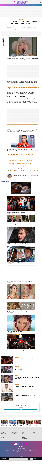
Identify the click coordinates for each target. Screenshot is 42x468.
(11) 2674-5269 (21, 456)
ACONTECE (23, 429)
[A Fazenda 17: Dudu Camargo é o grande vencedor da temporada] (7, 379)
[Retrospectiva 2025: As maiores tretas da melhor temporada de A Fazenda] (7, 360)
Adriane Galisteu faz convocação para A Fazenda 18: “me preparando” (20, 161)
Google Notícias (35, 170)
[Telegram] (3, 45)
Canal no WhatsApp (13, 170)
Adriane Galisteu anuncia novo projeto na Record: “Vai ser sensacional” (20, 154)
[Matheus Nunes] (15, 29)
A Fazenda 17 (21, 19)
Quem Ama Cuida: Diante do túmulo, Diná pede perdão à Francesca (20, 425)
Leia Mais (26, 459)
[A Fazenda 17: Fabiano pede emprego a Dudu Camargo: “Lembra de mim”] (7, 397)
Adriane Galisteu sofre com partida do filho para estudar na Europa (20, 166)
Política (10, 423)
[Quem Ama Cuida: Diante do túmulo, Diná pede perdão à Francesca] (21, 422)
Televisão (2, 423)
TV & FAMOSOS (3, 429)
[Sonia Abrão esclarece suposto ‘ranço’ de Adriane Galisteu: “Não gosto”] (4, 422)
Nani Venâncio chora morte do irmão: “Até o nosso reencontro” (37, 425)
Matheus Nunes (15, 174)
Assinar (21, 409)
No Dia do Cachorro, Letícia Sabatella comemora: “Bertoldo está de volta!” (29, 425)
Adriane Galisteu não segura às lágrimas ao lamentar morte (19, 164)
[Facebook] (3, 39)
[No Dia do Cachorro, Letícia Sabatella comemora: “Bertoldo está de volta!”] (29, 422)
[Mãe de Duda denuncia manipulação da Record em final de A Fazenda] (7, 369)
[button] (36, 2)
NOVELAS (12, 429)
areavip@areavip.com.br (21, 455)
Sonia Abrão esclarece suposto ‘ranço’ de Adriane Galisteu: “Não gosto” (21, 160)
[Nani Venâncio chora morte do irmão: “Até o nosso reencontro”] (37, 422)
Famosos (27, 423)
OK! (28, 459)
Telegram (24, 170)
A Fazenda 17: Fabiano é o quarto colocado (24, 386)
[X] (3, 41)
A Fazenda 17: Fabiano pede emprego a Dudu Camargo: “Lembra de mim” (25, 396)
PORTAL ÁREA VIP (34, 429)
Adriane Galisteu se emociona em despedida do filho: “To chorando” (20, 163)
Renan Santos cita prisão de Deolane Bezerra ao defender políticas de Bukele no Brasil (12, 425)
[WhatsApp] (3, 43)
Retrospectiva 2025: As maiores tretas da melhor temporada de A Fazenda (25, 359)
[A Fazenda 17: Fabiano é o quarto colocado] (7, 388)
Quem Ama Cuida (19, 423)
